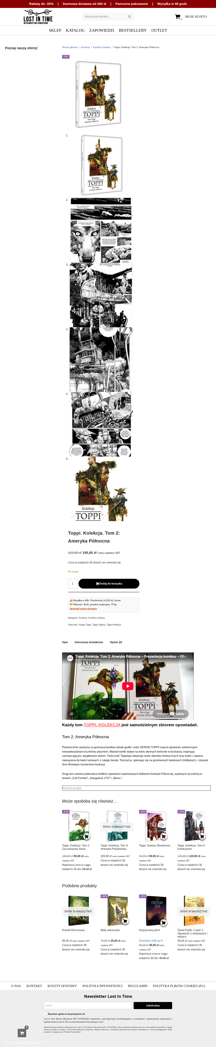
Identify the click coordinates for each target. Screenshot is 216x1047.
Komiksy (85, 47)
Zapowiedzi (101, 30)
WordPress (35, 1042)
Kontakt (34, 986)
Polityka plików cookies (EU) (179, 986)
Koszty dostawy (62, 986)
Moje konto (196, 16)
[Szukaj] (129, 16)
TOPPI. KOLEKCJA (102, 725)
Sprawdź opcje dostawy (83, 608)
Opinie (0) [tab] (116, 642)
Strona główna (69, 47)
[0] (22, 1033)
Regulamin (137, 986)
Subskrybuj (152, 1005)
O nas (16, 986)
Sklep (55, 30)
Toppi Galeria (98, 624)
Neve (8, 1042)
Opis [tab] (65, 642)
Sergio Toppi (85, 624)
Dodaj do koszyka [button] (86, 836)
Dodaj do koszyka (110, 583)
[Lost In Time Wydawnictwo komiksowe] (38, 16)
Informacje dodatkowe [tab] (89, 642)
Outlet (159, 30)
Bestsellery (133, 30)
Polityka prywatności (102, 986)
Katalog (75, 30)
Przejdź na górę (72, 788)
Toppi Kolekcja (113, 624)
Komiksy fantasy (102, 47)
